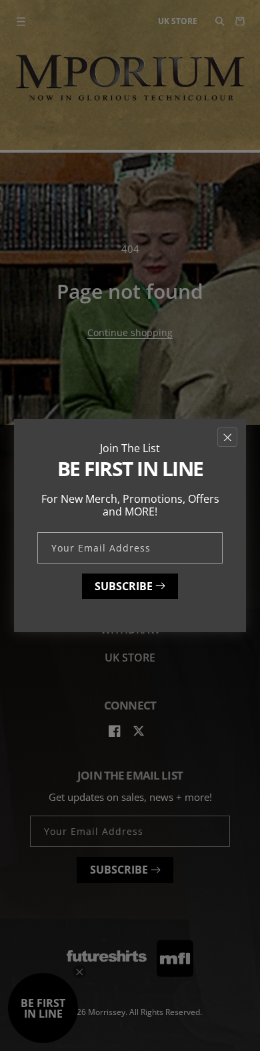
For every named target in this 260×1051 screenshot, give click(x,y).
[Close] (227, 437)
